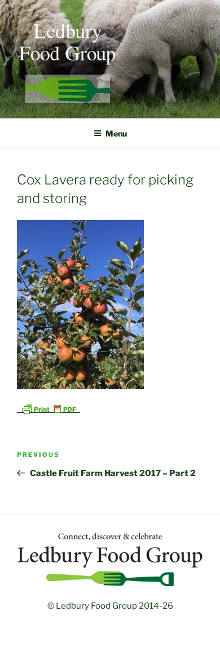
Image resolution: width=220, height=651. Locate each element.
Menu (116, 133)
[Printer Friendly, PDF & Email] (48, 408)
